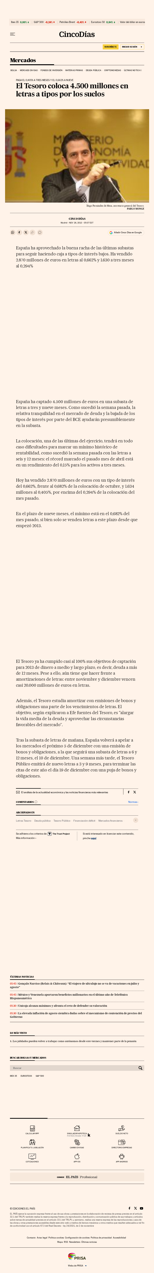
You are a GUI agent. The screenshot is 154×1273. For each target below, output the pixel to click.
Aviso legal (42, 1238)
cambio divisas (77, 1148)
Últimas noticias (133, 70)
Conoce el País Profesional (77, 1177)
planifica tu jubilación (32, 1148)
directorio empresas (122, 1148)
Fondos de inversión (52, 70)
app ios (77, 1162)
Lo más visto (18, 1033)
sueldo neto (122, 1133)
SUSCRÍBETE (110, 46)
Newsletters (74, 1242)
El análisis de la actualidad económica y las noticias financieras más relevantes (64, 792)
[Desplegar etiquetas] (135, 820)
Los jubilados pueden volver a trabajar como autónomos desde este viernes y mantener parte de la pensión (74, 1041)
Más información (25, 837)
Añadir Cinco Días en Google (128, 232)
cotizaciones (32, 1162)
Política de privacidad (101, 1238)
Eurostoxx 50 (98, 22)
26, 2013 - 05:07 (81, 223)
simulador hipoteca (77, 1133)
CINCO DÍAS (77, 218)
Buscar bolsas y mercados (28, 1057)
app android (122, 1162)
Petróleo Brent (67, 22)
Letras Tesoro (23, 820)
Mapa (60, 1242)
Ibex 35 (15, 22)
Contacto (31, 1238)
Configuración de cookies (77, 1238)
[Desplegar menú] (12, 34)
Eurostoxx (26, 1076)
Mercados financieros (110, 820)
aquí (93, 838)
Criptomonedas (112, 70)
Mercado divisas (29, 70)
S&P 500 (39, 22)
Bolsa (14, 70)
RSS (66, 1242)
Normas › (133, 802)
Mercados (23, 61)
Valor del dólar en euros (132, 22)
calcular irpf (32, 1133)
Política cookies (56, 1238)
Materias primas (74, 70)
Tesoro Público (62, 820)
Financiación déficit (84, 820)
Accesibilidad (119, 1238)
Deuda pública (93, 70)
